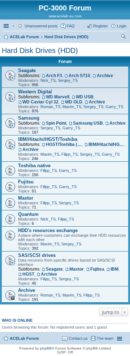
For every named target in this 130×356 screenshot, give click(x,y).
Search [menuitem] (123, 37)
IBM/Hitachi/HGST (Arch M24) (106, 144)
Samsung (28, 118)
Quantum (28, 214)
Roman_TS (50, 106)
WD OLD (73, 101)
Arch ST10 (79, 75)
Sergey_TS (68, 80)
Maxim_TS (71, 106)
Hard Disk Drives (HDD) (66, 37)
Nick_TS (48, 80)
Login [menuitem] (121, 26)
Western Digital (35, 91)
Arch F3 (54, 75)
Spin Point (56, 123)
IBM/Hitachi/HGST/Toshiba (47, 139)
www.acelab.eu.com (65, 16)
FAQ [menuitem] (71, 26)
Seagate (27, 70)
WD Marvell (57, 96)
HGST (28, 274)
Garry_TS (114, 106)
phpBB (46, 348)
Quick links (7, 26)
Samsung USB (88, 123)
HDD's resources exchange (48, 230)
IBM (114, 269)
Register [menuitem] (100, 26)
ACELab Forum (24, 37)
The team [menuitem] (105, 338)
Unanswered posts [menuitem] (41, 26)
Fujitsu (26, 181)
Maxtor (25, 198)
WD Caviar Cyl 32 (40, 101)
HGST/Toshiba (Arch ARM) (64, 144)
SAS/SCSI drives (37, 255)
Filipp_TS (69, 154)
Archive (105, 75)
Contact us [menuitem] (78, 338)
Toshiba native (34, 165)
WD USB (85, 96)
